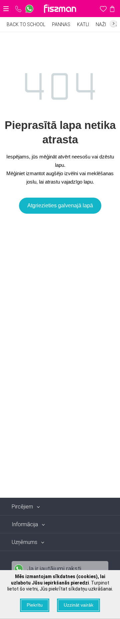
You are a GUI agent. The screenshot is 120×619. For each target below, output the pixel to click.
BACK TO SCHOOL (26, 24)
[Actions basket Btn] (112, 9)
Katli (83, 24)
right (113, 23)
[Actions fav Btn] (103, 9)
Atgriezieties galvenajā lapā (60, 205)
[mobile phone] (18, 9)
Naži (101, 24)
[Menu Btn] (6, 8)
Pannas (61, 24)
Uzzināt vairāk (78, 605)
